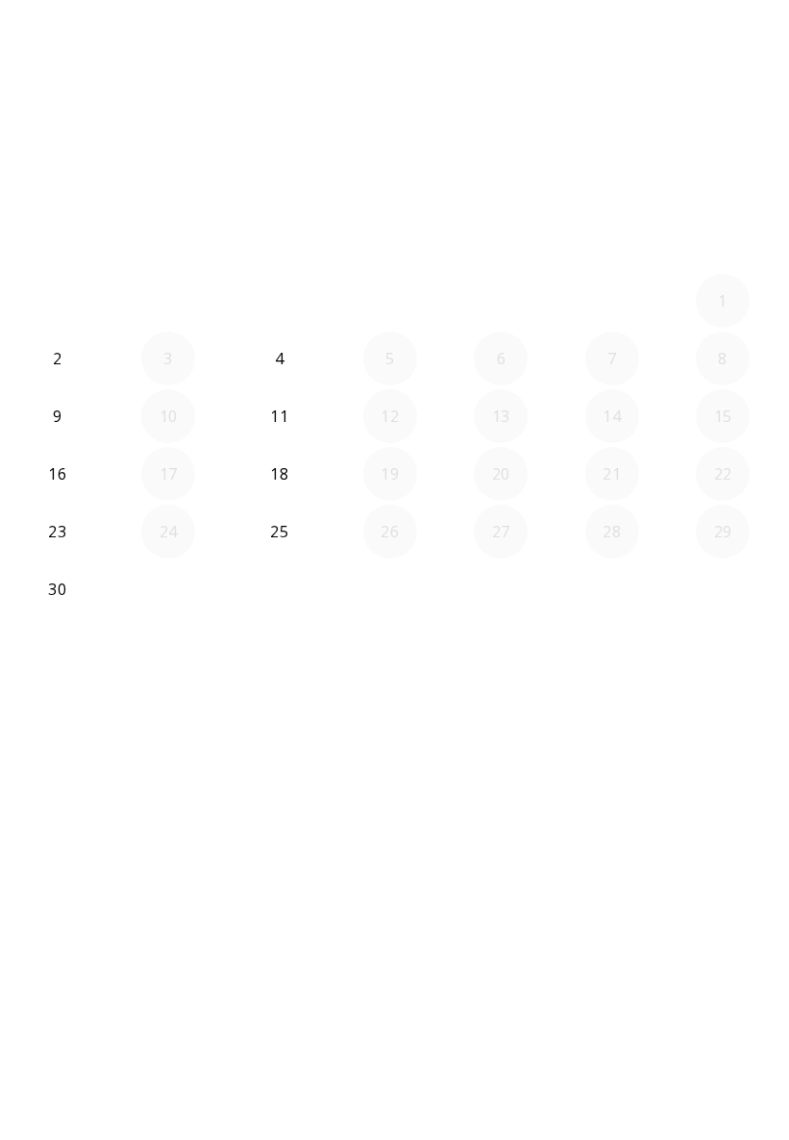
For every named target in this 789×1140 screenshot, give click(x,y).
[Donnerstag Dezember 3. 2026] (390, 589)
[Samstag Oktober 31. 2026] (612, 301)
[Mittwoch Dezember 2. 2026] (280, 589)
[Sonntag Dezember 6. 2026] (723, 589)
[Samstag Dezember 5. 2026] (612, 589)
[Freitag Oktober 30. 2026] (501, 301)
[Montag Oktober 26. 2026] (58, 301)
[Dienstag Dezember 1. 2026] (168, 589)
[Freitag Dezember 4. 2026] (501, 589)
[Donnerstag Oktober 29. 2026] (390, 301)
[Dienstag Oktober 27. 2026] (168, 301)
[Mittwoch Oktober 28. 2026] (280, 301)
